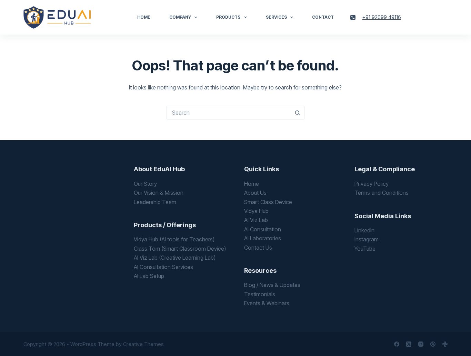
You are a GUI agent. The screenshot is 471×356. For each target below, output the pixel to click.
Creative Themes (143, 344)
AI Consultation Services (163, 266)
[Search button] (297, 112)
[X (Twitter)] (408, 344)
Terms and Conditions (381, 192)
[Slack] (445, 344)
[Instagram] (420, 344)
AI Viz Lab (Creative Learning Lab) (175, 257)
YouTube (364, 248)
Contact (323, 17)
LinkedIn (364, 230)
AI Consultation (262, 229)
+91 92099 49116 (381, 17)
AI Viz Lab (256, 220)
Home (143, 17)
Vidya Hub (256, 211)
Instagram (366, 239)
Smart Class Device (268, 202)
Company (180, 17)
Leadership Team (155, 202)
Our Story (145, 183)
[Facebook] (396, 344)
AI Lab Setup (149, 275)
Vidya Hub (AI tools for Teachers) (174, 239)
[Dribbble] (432, 344)
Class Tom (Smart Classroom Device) (180, 248)
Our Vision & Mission (158, 192)
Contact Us (258, 247)
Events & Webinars (266, 303)
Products (228, 17)
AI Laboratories (262, 238)
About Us (255, 192)
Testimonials (259, 294)
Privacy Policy (371, 183)
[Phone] (352, 17)
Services (276, 17)
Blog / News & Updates (272, 284)
